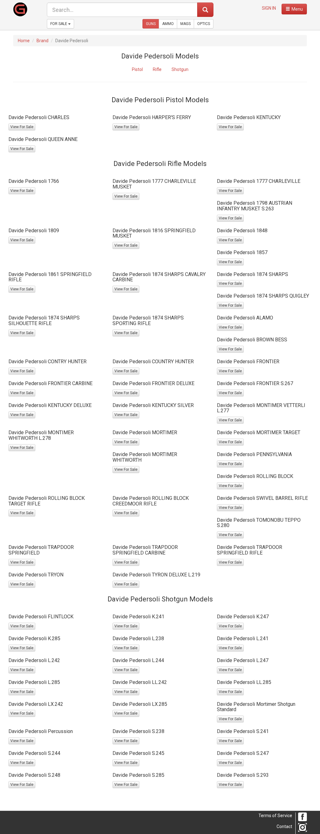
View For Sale (21, 127)
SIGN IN (269, 8)
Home (24, 40)
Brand (42, 40)
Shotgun (180, 69)
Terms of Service (275, 815)
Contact (284, 826)
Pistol (137, 69)
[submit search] (205, 10)
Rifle (157, 69)
